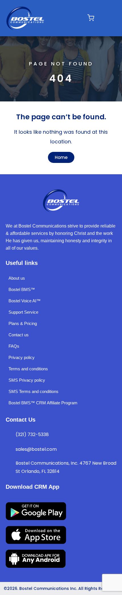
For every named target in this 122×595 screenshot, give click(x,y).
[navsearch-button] (104, 18)
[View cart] (90, 18)
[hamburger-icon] (74, 18)
